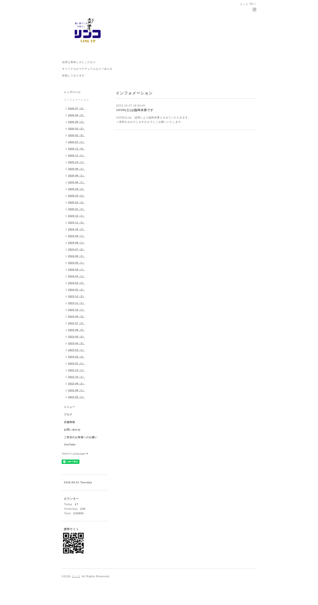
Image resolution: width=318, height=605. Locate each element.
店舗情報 (69, 422)
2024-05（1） (76, 262)
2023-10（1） (76, 309)
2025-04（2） (76, 189)
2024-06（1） (76, 256)
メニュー (69, 406)
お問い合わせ (72, 429)
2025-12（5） (76, 148)
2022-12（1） (76, 370)
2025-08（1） (76, 175)
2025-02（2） (76, 202)
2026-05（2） (76, 122)
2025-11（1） (76, 155)
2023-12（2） (76, 296)
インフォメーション (76, 99)
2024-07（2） (76, 249)
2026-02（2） (76, 135)
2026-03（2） (76, 128)
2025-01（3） (76, 209)
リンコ (76, 576)
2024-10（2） (76, 229)
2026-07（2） (76, 108)
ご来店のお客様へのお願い (81, 437)
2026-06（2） (76, 115)
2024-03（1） (76, 276)
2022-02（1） (76, 397)
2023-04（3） (76, 343)
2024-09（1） (76, 236)
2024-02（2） (76, 283)
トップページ (72, 92)
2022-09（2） (76, 383)
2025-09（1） (76, 169)
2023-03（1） (76, 350)
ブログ (68, 414)
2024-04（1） (76, 269)
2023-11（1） (76, 303)
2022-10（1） (76, 377)
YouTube (70, 444)
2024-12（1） (76, 216)
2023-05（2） (76, 336)
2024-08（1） (76, 242)
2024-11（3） (76, 222)
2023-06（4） (76, 330)
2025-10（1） (76, 162)
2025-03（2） (76, 195)
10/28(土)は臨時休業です (135, 110)
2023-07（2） (76, 323)
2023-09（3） (76, 316)
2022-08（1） (76, 390)
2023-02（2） (76, 356)
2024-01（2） (76, 289)
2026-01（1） (76, 142)
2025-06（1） (76, 182)
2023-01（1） (76, 363)
